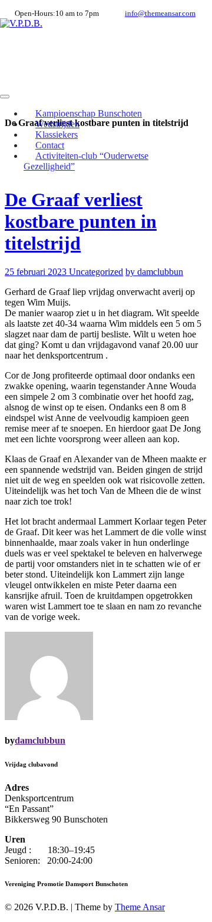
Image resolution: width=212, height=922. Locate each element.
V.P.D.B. (33, 51)
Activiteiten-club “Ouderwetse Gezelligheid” (86, 161)
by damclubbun (154, 272)
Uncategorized (96, 272)
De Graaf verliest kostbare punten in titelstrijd (81, 221)
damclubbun (40, 740)
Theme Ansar (140, 907)
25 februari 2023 (37, 272)
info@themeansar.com (160, 13)
